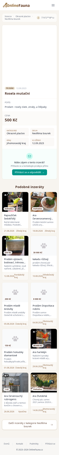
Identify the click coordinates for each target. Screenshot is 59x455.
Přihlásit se (50, 444)
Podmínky (34, 444)
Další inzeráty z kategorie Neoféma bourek (28, 424)
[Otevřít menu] (53, 5)
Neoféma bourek (12, 19)
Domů (6, 444)
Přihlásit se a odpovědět (29, 172)
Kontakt (19, 444)
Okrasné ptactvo (23, 16)
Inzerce (8, 16)
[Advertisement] (29, 54)
